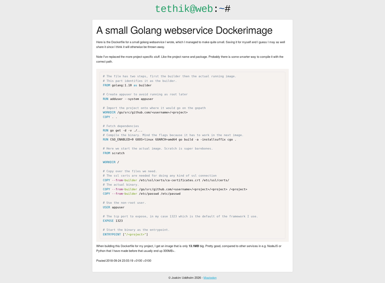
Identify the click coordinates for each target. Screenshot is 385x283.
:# (192, 9)
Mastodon (210, 277)
